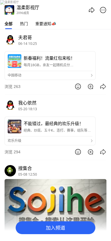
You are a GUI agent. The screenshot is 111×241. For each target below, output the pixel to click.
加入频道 (55, 227)
